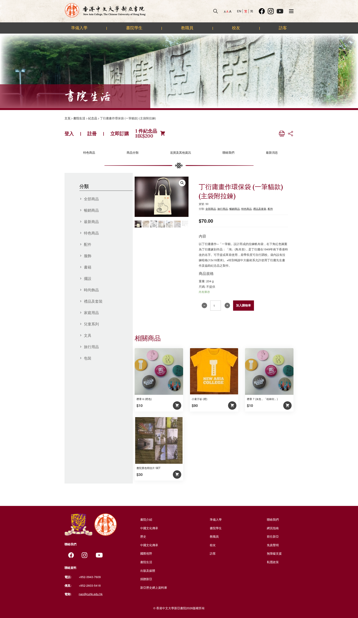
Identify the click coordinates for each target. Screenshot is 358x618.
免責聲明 (273, 545)
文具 (87, 335)
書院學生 (134, 27)
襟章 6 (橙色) (144, 399)
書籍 (87, 267)
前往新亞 (273, 536)
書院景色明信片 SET (148, 468)
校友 (236, 27)
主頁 (67, 118)
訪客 (283, 27)
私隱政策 (273, 562)
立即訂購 (119, 134)
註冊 (92, 134)
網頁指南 (273, 528)
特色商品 (89, 152)
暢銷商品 (91, 210)
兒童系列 (91, 324)
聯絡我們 (228, 152)
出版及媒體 (147, 570)
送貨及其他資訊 (180, 152)
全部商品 (91, 198)
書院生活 (79, 118)
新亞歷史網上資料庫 (153, 587)
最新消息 (272, 152)
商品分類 (133, 152)
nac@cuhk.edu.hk (91, 594)
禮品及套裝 (93, 301)
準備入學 (79, 27)
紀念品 (92, 118)
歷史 (143, 536)
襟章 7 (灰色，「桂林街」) (262, 399)
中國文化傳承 (149, 528)
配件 (87, 244)
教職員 (187, 27)
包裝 (87, 358)
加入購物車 (243, 305)
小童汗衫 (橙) (199, 399)
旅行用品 (91, 346)
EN (239, 11)
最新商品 (91, 221)
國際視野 (146, 553)
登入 (69, 134)
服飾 (87, 255)
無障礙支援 (274, 553)
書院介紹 (146, 519)
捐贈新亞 (146, 579)
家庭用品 (91, 312)
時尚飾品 (91, 289)
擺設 (87, 278)
